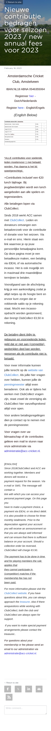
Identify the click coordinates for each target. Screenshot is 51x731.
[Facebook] (7, 689)
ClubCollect (17, 220)
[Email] (39, 689)
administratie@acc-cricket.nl (22, 451)
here (21, 107)
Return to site (14, 2)
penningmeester (14, 384)
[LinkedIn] (28, 689)
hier (31, 96)
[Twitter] (18, 689)
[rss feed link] (9, 697)
